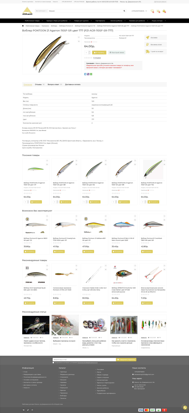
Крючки (63, 390)
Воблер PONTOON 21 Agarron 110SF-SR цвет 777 (113, 26)
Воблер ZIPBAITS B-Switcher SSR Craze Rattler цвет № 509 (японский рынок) (124, 290)
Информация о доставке (32, 374)
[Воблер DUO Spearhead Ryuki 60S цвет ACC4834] (36, 274)
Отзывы (39, 84)
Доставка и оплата (72, 84)
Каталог (62, 368)
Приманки (45, 26)
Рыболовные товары (32, 21)
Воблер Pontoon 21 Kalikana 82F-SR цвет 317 (94, 239)
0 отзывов (97, 58)
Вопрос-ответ (54, 84)
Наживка (63, 382)
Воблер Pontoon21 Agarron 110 (85, 26)
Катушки (63, 379)
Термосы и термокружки (105, 382)
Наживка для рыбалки (137, 21)
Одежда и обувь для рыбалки (56, 21)
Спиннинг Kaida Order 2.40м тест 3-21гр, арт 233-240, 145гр (94, 289)
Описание (28, 84)
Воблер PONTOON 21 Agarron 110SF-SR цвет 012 (93, 184)
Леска (99, 372)
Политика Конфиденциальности (35, 377)
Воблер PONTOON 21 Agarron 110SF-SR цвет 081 (63, 184)
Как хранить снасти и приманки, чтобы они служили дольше (124, 342)
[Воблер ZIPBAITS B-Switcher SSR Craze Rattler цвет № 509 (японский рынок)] (124, 274)
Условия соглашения (31, 379)
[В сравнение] (78, 41)
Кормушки (64, 387)
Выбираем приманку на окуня (64, 341)
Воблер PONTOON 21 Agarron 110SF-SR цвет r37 (34, 184)
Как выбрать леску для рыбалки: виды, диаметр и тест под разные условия (94, 343)
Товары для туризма (81, 21)
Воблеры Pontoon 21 (66, 26)
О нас (25, 372)
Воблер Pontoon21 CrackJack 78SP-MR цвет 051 (151, 239)
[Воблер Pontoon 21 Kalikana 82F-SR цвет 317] (94, 225)
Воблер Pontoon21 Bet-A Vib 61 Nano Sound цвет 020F (123, 239)
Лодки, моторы (157, 21)
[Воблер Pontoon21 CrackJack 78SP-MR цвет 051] (153, 225)
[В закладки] (78, 37)
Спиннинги (64, 377)
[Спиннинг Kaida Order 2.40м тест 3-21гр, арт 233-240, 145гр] (94, 274)
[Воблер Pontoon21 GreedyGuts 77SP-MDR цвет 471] (65, 225)
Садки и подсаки (103, 377)
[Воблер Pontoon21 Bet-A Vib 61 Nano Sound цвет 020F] (124, 225)
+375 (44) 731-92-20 (79, 1)
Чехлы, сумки (101, 385)
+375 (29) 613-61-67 (67, 1)
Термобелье (101, 390)
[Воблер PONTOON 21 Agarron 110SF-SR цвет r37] (36, 169)
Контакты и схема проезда (43, 1)
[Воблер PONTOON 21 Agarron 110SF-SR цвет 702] (153, 169)
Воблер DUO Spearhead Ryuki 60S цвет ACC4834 (35, 289)
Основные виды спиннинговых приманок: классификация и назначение (152, 343)
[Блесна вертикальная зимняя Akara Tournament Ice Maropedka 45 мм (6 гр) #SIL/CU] (153, 274)
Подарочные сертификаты (106, 393)
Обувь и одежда (102, 374)
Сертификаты (100, 21)
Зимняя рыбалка (116, 21)
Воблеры (54, 26)
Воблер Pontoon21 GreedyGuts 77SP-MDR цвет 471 (64, 239)
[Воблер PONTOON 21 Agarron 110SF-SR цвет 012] (94, 169)
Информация (28, 368)
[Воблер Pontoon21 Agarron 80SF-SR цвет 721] (36, 225)
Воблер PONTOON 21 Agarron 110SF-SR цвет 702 (151, 184)
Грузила (63, 385)
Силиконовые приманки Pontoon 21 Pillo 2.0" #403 (62, 289)
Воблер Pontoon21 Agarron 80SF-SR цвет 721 (36, 239)
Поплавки (100, 369)
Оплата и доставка (27, 1)
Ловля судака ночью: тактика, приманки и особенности (34, 342)
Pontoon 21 (122, 38)
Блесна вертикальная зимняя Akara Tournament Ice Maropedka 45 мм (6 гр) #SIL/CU (153, 290)
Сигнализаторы (102, 380)
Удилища (63, 372)
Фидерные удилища (67, 374)
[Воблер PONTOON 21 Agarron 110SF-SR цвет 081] (65, 169)
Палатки (63, 398)
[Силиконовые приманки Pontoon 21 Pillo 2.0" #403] (65, 274)
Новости (55, 1)
